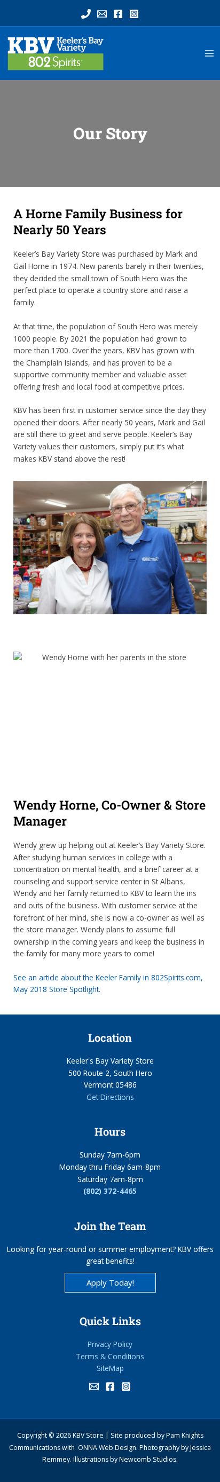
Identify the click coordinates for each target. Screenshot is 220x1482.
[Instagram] (134, 14)
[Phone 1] (86, 14)
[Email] (94, 1386)
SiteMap (110, 1368)
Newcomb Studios (147, 1459)
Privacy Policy (110, 1344)
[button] (110, 1283)
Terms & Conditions (110, 1356)
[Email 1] (102, 14)
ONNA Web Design (107, 1447)
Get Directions (110, 1097)
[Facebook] (118, 14)
